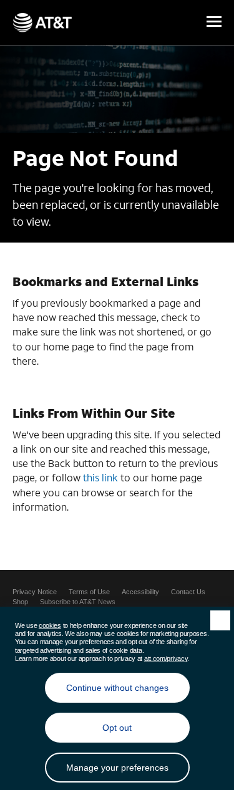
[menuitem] (34, 591)
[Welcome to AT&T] (42, 22)
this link (100, 477)
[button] (214, 22)
